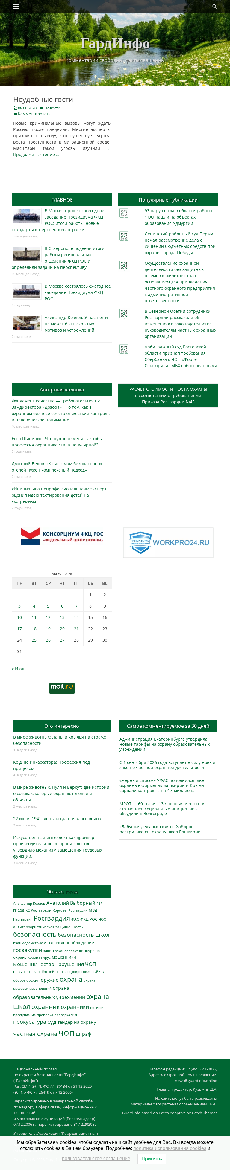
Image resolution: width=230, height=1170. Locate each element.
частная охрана (35, 1034)
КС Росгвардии (38, 910)
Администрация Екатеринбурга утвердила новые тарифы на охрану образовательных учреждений (164, 744)
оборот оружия (26, 980)
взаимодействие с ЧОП (34, 942)
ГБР (99, 903)
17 (19, 628)
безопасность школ (83, 934)
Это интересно (62, 726)
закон (48, 950)
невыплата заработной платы (39, 971)
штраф (83, 1034)
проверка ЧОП (66, 1014)
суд (51, 1022)
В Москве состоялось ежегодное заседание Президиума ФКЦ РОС (78, 292)
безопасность (35, 934)
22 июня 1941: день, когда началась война (57, 818)
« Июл (18, 669)
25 (34, 640)
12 (48, 617)
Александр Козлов (29, 903)
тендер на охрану (77, 1022)
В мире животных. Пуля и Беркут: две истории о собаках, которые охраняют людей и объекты (61, 793)
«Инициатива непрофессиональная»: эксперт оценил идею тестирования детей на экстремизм (59, 495)
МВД (93, 910)
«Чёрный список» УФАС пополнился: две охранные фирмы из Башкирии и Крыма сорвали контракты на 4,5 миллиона (161, 785)
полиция (97, 1007)
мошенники (64, 957)
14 (76, 617)
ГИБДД (18, 910)
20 (62, 628)
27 (62, 640)
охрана (71, 979)
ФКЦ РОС (88, 919)
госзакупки (27, 950)
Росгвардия (52, 918)
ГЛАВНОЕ (62, 199)
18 (34, 628)
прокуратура (29, 1021)
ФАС (75, 919)
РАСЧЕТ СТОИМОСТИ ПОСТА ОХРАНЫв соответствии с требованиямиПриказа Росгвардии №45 (168, 395)
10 (19, 617)
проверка (45, 1014)
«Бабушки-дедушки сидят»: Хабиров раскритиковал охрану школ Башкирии (160, 829)
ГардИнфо (115, 42)
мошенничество (33, 964)
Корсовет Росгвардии (70, 910)
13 (62, 617)
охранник (45, 1007)
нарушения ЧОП (75, 964)
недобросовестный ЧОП (87, 971)
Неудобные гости (43, 99)
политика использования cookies (169, 1148)
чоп (66, 1032)
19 (48, 628)
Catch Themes (204, 1113)
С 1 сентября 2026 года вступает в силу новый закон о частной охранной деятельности (167, 764)
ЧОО (102, 919)
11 (34, 617)
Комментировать (34, 113)
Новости (52, 108)
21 (76, 628)
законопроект (66, 950)
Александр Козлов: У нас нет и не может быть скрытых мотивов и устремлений (76, 324)
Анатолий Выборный (70, 903)
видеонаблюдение (75, 942)
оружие (49, 979)
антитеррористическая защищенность (48, 926)
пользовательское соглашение (96, 1158)
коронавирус (39, 957)
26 (48, 640)
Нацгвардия (22, 919)
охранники (75, 1006)
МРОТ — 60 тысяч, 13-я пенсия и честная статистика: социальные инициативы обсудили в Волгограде (162, 809)
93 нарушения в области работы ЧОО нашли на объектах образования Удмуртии (178, 217)
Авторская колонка (62, 389)
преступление (24, 1014)
